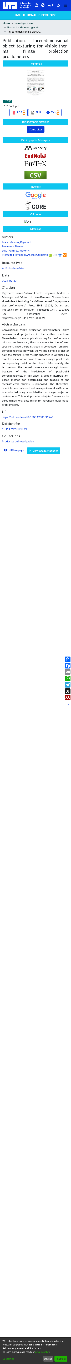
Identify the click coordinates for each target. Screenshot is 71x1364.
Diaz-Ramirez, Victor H (16, 250)
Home (6, 23)
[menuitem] (42, 5)
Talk (53, 112)
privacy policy (42, 1351)
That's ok (60, 1358)
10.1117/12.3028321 (14, 428)
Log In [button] (51, 5)
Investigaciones (24, 23)
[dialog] (35, 1350)
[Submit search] (36, 5)
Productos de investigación (23, 27)
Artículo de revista (13, 268)
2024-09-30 (9, 280)
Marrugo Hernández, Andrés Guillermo (25, 254)
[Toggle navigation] (65, 5)
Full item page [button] (15, 450)
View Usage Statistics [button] (45, 450)
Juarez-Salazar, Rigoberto (17, 242)
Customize (8, 1358)
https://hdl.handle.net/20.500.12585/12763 (27, 417)
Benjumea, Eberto (12, 246)
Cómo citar (35, 129)
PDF (19, 112)
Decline (48, 1358)
